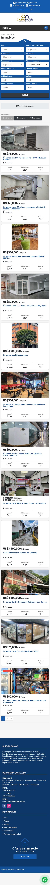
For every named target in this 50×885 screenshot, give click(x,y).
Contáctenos (8, 831)
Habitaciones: (6, 76)
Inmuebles (10, 34)
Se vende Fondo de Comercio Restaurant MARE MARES (23, 257)
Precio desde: (7, 84)
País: (3, 46)
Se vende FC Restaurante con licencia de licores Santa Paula (24, 405)
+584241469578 (34, 5)
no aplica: (30, 53)
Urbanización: (6, 61)
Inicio (3, 34)
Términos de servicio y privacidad (12, 869)
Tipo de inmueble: (33, 61)
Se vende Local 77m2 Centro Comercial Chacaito (24, 503)
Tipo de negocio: (33, 68)
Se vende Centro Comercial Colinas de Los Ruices (25, 602)
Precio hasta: (31, 84)
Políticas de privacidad (12, 834)
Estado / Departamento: (35, 46)
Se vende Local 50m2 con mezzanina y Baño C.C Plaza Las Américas (24, 208)
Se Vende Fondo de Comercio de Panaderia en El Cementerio (24, 701)
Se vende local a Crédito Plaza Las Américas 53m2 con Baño (22, 455)
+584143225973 (18, 5)
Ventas (6, 821)
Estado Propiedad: (8, 68)
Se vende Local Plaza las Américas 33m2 (21, 651)
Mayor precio (35, 118)
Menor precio (21, 118)
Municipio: (5, 53)
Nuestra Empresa (10, 827)
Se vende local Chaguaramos (15, 355)
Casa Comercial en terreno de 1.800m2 (20, 553)
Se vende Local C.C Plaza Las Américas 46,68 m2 (24, 306)
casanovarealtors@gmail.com (13, 801)
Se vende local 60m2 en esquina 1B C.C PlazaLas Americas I (24, 159)
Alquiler (6, 824)
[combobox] (12, 49)
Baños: (29, 76)
